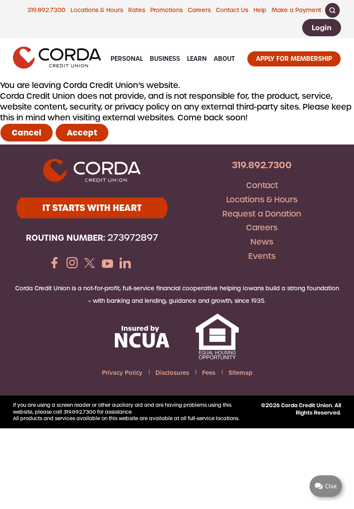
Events (261, 256)
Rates (136, 10)
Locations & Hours (96, 10)
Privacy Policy (122, 372)
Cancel (26, 132)
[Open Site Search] (332, 10)
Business (165, 58)
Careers (199, 10)
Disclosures (172, 372)
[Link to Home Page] (57, 59)
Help (259, 10)
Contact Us (232, 10)
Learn (197, 58)
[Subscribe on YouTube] (107, 264)
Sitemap (240, 372)
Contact (262, 185)
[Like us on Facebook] (54, 264)
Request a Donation (261, 214)
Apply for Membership (294, 58)
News (261, 242)
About (224, 58)
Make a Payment (296, 10)
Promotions (166, 10)
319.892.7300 (46, 10)
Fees (208, 372)
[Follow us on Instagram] (72, 264)
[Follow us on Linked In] (125, 264)
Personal (127, 58)
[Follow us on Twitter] (89, 264)
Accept (82, 132)
